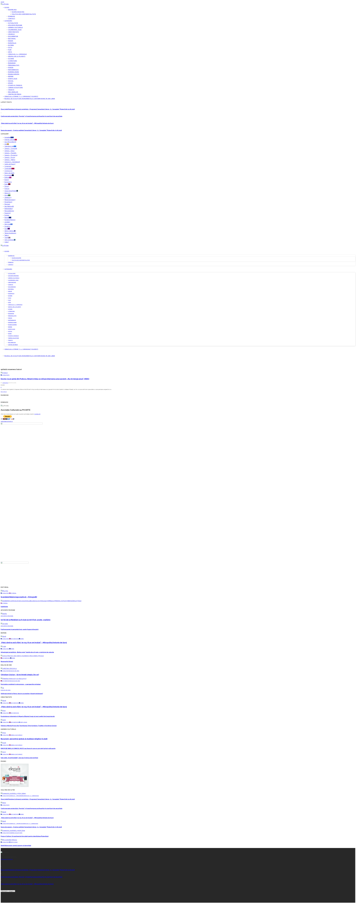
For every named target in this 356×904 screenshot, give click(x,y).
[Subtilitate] (41, 601)
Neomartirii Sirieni (7, 661)
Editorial (12, 38)
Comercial (7, 166)
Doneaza (11, 16)
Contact (11, 18)
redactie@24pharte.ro (7, 421)
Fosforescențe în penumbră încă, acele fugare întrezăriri (19, 629)
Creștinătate (13, 32)
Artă (10, 52)
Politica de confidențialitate (24, 14)
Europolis (12, 43)
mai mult (4, 391)
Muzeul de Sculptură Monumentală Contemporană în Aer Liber (29, 98)
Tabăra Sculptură (15, 87)
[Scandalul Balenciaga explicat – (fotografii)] (4, 591)
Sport (10, 83)
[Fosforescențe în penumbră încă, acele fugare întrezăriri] (4, 623)
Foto (10, 47)
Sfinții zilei (12, 78)
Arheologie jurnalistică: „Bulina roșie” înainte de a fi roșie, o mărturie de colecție (27, 652)
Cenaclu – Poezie (10, 153)
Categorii (8, 20)
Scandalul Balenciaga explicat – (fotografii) (19, 597)
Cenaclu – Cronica (10, 148)
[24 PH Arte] (5, 4)
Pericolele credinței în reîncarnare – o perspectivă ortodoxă (21, 684)
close (2, 2)
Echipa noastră (18, 12)
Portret (6, 215)
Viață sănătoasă (9, 240)
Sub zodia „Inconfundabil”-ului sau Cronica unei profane (19, 758)
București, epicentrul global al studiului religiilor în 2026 (24, 739)
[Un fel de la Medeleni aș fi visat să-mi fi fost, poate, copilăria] (4, 613)
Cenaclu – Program (10, 155)
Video (6, 242)
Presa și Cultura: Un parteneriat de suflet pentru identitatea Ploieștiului (24, 836)
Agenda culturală (15, 27)
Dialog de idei (9, 173)
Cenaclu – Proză (9, 157)
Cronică (11, 34)
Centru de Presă (14, 94)
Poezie (10, 67)
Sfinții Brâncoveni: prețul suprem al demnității (16, 845)
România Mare (13, 72)
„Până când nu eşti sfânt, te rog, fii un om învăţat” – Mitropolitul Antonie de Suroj (27, 123)
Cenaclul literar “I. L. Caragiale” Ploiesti (21, 96)
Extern (11, 45)
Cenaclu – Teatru (9, 159)
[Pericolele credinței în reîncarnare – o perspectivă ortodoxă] (13, 678)
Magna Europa (13, 74)
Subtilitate (4, 606)
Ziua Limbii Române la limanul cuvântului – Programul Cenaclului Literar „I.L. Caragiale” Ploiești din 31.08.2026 (38, 109)
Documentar (13, 36)
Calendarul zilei (15, 29)
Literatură (12, 60)
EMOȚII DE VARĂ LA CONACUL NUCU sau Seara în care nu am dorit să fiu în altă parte (28, 748)
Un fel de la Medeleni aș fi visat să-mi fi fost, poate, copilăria (25, 620)
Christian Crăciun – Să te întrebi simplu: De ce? (20, 675)
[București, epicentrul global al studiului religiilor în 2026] (3, 732)
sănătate (7, 222)
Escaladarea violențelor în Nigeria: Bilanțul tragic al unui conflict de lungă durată (28, 716)
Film (9, 49)
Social (10, 81)
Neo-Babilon (13, 92)
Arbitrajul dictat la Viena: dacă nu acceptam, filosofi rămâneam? (22, 693)
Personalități (13, 65)
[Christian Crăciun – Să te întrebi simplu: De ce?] (9, 668)
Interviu (7, 193)
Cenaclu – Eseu (9, 151)
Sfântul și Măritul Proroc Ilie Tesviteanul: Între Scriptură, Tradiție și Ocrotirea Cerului (29, 725)
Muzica (7, 204)
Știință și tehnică (15, 85)
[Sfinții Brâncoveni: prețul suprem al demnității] (9, 840)
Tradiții (11, 89)
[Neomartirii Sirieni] (22, 656)
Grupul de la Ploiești (16, 56)
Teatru (6, 235)
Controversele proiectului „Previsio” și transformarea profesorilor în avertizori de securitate (31, 116)
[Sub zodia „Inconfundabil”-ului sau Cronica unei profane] (3, 752)
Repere (10, 76)
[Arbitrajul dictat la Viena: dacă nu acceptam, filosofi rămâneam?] (2, 688)
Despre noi (12, 9)
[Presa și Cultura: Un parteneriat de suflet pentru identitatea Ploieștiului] (13, 830)
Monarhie (12, 63)
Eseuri (10, 40)
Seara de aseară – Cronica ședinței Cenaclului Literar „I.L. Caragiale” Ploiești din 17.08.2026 (31, 130)
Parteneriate (13, 69)
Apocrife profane (15, 25)
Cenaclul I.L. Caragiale (17, 54)
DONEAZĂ (37, 414)
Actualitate (13, 23)
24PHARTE (5, 382)
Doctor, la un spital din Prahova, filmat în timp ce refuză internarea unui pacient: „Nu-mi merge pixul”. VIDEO (45, 379)
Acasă (6, 7)
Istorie (11, 58)
